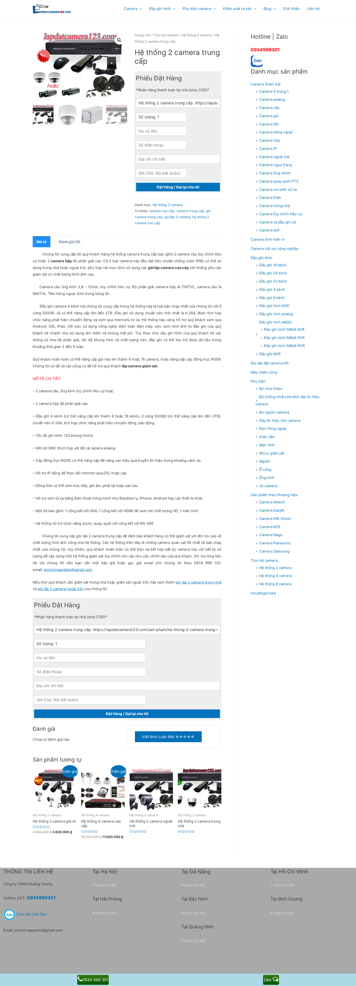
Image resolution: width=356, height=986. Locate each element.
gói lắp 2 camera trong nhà (198, 582)
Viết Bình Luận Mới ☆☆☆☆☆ (168, 736)
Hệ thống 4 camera (275, 575)
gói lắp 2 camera (177, 217)
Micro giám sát (271, 453)
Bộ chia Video (271, 388)
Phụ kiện (258, 381)
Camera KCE (269, 526)
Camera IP (268, 148)
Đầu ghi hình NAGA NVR (284, 345)
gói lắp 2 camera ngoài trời (60, 588)
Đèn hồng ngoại (272, 428)
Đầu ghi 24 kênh (273, 273)
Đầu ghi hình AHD (274, 305)
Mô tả (41, 241)
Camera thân (270, 197)
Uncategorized (263, 593)
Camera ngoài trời (274, 156)
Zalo (268, 979)
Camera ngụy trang (275, 164)
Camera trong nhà (274, 205)
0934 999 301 (95, 979)
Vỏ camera (268, 486)
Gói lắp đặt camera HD (270, 363)
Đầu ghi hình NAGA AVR (284, 329)
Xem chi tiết (106, 885)
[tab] (41, 241)
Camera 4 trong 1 (274, 91)
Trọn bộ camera (166, 35)
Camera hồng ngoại (276, 132)
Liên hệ (313, 8)
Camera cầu (269, 107)
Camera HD (269, 124)
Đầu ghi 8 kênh (272, 297)
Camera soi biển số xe (278, 189)
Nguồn (265, 461)
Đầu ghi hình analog (276, 314)
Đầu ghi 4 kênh (272, 289)
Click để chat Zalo (31, 914)
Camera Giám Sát (265, 84)
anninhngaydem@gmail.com (68, 569)
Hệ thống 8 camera (275, 584)
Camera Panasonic (275, 543)
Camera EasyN (271, 510)
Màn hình (267, 445)
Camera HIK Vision (275, 518)
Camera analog (272, 99)
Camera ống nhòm (275, 173)
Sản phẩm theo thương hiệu (274, 495)
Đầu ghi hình (261, 257)
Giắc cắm (267, 436)
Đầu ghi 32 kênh (273, 281)
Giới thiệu (291, 8)
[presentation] (139, 8)
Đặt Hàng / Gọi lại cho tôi (178, 187)
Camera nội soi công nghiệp (275, 248)
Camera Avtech (272, 502)
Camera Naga (270, 534)
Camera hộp (269, 140)
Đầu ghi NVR (270, 354)
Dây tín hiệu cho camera (279, 420)
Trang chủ (142, 35)
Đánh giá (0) (69, 241)
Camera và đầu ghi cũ (277, 222)
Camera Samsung (274, 551)
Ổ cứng (265, 469)
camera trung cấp (190, 211)
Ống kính (266, 477)
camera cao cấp (161, 211)
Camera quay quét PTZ (278, 181)
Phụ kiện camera (197, 8)
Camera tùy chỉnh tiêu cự (280, 214)
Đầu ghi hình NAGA (275, 322)
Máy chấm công (264, 372)
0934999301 (265, 50)
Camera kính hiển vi (268, 239)
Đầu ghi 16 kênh (272, 265)
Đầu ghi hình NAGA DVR (284, 337)
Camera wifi (269, 230)
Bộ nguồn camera (274, 412)
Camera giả (269, 116)
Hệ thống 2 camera (197, 35)
